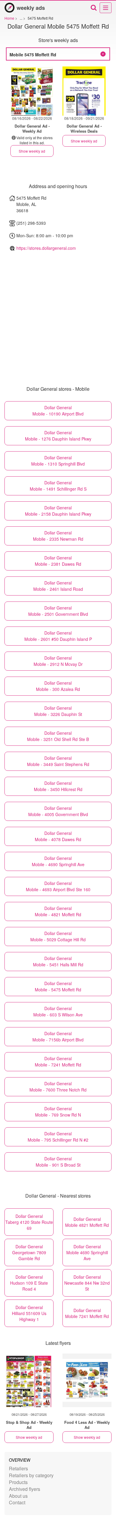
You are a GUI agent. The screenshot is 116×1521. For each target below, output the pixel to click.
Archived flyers (24, 1489)
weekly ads (31, 8)
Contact (17, 1502)
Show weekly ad (32, 151)
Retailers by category (31, 1475)
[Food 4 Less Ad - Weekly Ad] (87, 1380)
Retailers (18, 1468)
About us (18, 1495)
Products (18, 1482)
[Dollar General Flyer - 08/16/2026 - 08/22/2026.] (32, 91)
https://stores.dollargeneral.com (46, 248)
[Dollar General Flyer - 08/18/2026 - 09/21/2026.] (84, 91)
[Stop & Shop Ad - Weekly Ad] (29, 1380)
